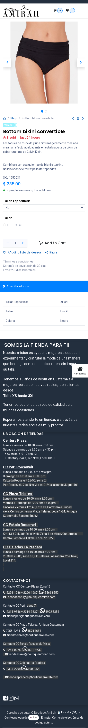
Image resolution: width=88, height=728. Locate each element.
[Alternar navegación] (81, 11)
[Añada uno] (23, 243)
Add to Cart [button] (55, 243)
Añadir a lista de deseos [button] (25, 252)
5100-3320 (33, 669)
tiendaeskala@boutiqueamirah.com (31, 654)
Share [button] (53, 252)
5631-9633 (34, 650)
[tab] (44, 286)
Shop (13, 118)
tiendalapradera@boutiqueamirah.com (33, 677)
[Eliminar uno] (7, 243)
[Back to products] (78, 118)
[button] (7, 62)
